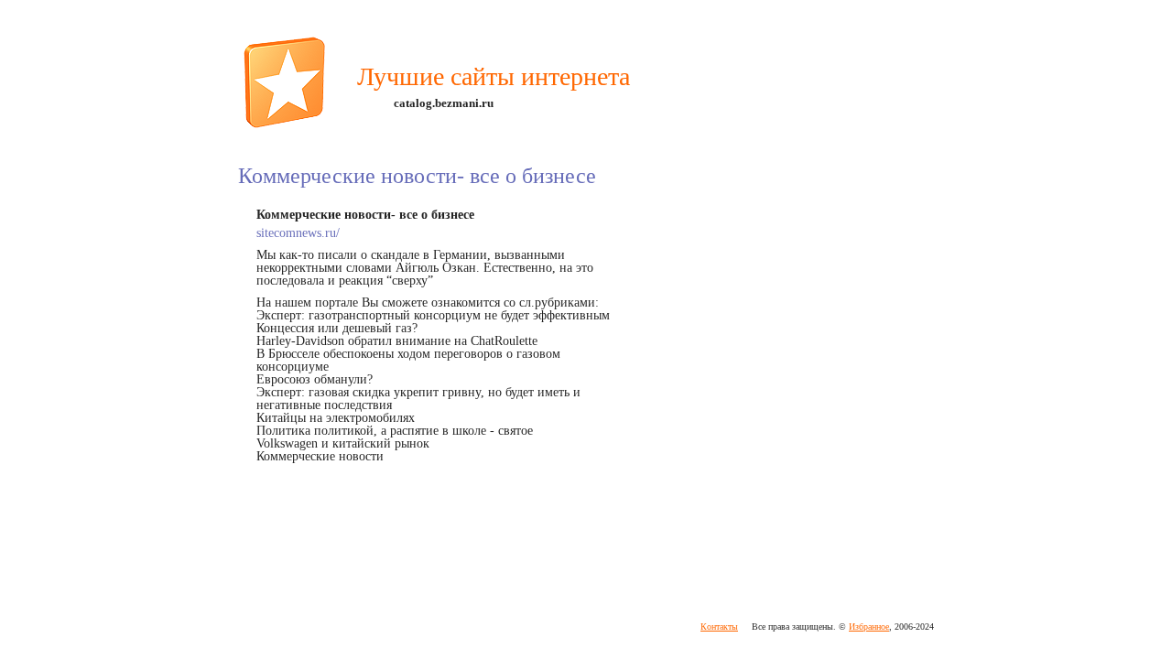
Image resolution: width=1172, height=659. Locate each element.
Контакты (719, 626)
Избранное (869, 626)
